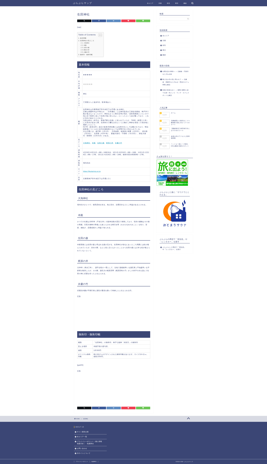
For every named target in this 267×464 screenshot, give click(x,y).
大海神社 (86, 43)
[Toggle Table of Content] (99, 35)
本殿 (85, 45)
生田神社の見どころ (87, 40)
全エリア (150, 3)
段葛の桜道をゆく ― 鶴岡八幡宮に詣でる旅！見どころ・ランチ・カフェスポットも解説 (175, 92)
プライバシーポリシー (82, 461)
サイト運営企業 (83, 432)
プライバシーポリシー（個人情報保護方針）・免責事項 (89, 442)
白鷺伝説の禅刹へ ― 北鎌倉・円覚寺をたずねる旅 (175, 73)
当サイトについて (83, 453)
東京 (176, 3)
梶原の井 (86, 50)
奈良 (168, 3)
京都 (160, 3)
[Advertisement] (113, 312)
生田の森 (86, 47)
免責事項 (93, 461)
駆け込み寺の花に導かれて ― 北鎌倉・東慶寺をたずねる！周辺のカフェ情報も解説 (175, 82)
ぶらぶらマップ (82, 3)
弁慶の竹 (86, 52)
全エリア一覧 (82, 436)
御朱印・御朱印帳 (86, 54)
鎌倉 (185, 3)
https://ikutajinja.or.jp (92, 171)
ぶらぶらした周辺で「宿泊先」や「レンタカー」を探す (174, 248)
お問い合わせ (82, 448)
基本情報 (83, 38)
